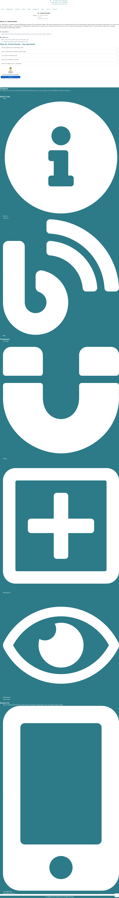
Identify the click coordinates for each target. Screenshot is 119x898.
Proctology (17, 9)
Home (2, 9)
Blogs (42, 9)
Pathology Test (36, 9)
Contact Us (55, 9)
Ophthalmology (9, 9)
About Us (48, 9)
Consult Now (10, 77)
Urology (23, 9)
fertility (29, 9)
